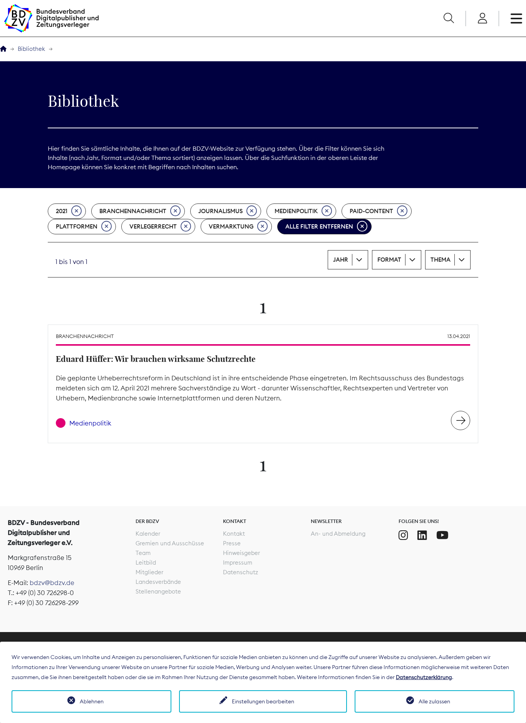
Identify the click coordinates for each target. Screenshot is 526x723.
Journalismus (220, 211)
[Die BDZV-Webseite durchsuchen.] (448, 18)
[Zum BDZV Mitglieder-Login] (482, 18)
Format (389, 259)
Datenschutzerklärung (424, 677)
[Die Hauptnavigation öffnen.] (516, 18)
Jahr (340, 259)
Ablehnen (92, 701)
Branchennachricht (132, 211)
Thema (441, 259)
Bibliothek (31, 48)
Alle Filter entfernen (319, 226)
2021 (61, 211)
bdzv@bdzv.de (52, 582)
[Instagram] (403, 535)
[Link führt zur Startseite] (51, 18)
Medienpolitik (296, 211)
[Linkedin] (422, 535)
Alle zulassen (434, 701)
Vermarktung (231, 226)
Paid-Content (371, 211)
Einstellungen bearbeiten (263, 701)
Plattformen (76, 226)
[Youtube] (442, 535)
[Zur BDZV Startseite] (3, 49)
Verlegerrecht (153, 226)
